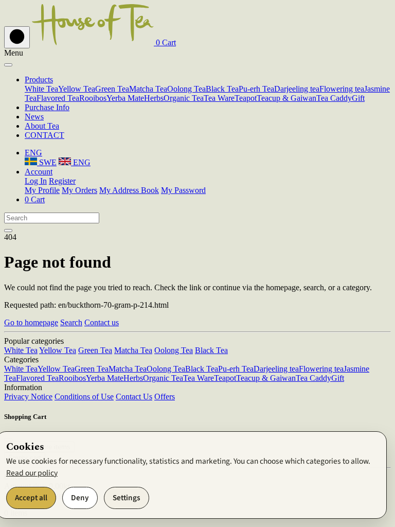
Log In (36, 181)
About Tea (42, 125)
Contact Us (134, 396)
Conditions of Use (84, 396)
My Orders (79, 190)
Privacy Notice (28, 396)
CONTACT (44, 135)
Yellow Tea (76, 88)
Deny (80, 497)
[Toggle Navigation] (17, 37)
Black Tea (222, 88)
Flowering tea (341, 88)
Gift (358, 98)
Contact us (101, 322)
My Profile (42, 190)
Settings (126, 497)
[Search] (8, 230)
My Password (183, 190)
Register (62, 181)
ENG (81, 162)
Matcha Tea (148, 88)
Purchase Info (47, 107)
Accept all (31, 497)
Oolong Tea (186, 88)
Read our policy (32, 473)
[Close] (8, 64)
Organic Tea (184, 98)
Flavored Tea (58, 98)
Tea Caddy (334, 98)
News (34, 116)
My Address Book (129, 190)
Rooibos (92, 98)
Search (71, 322)
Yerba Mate (125, 98)
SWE (47, 162)
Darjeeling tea (296, 88)
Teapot (246, 98)
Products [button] (39, 79)
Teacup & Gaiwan (286, 98)
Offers (164, 396)
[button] (165, 42)
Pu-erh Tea (256, 88)
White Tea (41, 88)
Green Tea (112, 88)
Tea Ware (219, 98)
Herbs (154, 98)
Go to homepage (31, 322)
